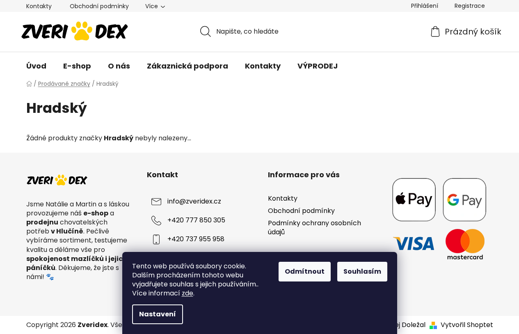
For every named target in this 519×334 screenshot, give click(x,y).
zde (187, 293)
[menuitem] (36, 66)
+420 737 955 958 (195, 239)
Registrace (470, 6)
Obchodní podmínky (99, 6)
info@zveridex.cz (194, 201)
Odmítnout (305, 271)
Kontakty (39, 6)
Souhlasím (362, 271)
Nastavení (157, 314)
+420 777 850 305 (196, 220)
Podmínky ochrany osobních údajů (314, 227)
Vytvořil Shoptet (467, 324)
